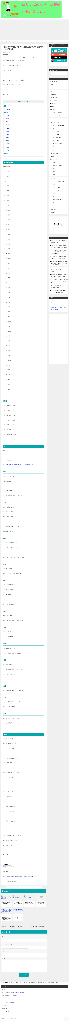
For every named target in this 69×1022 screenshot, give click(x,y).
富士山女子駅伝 (56, 140)
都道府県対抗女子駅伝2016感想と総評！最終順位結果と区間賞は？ (20, 876)
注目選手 (53, 156)
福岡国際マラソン (56, 174)
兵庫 (8, 143)
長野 (8, 128)
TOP (11, 982)
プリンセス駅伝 (56, 134)
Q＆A (52, 84)
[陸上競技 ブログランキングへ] (7, 864)
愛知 (8, 115)
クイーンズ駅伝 (56, 131)
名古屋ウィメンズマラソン (58, 112)
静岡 (8, 124)
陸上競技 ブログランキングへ (8, 866)
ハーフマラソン (54, 103)
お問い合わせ (9, 41)
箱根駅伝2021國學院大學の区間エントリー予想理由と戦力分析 (6, 903)
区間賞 (8, 109)
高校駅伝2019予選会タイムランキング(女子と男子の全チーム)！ (18, 918)
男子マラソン (54, 159)
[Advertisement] (34, 29)
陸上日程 (53, 212)
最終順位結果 (9, 105)
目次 (2, 41)
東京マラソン (55, 119)
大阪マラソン (55, 168)
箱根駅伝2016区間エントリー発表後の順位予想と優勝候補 (41, 903)
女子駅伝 (53, 128)
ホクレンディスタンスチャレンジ (60, 125)
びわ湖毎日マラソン (57, 162)
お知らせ (53, 91)
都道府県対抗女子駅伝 (57, 143)
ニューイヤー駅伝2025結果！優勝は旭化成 (18, 903)
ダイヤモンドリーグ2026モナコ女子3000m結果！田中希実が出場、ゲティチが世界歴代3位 (59, 252)
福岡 (8, 137)
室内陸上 (53, 150)
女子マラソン (54, 109)
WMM (52, 87)
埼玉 (8, 121)
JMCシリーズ (54, 81)
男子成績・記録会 (55, 178)
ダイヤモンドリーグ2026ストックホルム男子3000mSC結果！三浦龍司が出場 (59, 281)
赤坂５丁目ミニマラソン (56, 209)
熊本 (8, 140)
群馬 (8, 134)
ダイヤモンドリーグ (55, 100)
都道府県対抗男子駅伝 (12, 881)
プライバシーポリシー (19, 41)
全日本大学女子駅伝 (57, 137)
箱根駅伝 (54, 196)
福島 (8, 131)
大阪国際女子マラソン (57, 115)
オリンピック (54, 97)
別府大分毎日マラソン (57, 165)
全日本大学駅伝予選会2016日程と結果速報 (37, 926)
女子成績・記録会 (55, 122)
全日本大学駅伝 (56, 190)
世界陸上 (53, 106)
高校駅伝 (54, 146)
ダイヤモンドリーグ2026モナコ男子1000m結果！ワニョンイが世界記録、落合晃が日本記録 (59, 263)
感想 (7, 112)
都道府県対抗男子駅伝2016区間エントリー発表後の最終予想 (18, 464)
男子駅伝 (5, 54)
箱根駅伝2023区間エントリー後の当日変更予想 (29, 903)
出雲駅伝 (54, 193)
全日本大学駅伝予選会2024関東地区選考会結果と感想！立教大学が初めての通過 (6, 918)
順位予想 (15, 995)
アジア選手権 (54, 94)
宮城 (8, 147)
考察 (52, 205)
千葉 (8, 150)
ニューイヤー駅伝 (56, 187)
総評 (7, 153)
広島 (8, 118)
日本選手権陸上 (54, 153)
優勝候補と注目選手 (19, 992)
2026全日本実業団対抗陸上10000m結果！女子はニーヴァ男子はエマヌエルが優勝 (59, 269)
